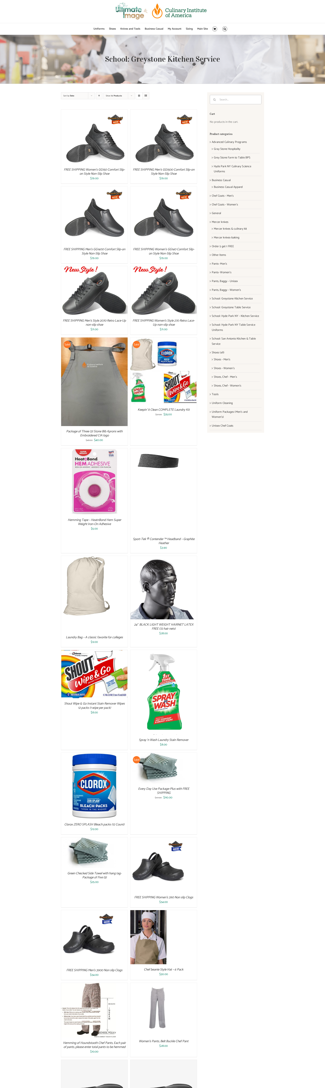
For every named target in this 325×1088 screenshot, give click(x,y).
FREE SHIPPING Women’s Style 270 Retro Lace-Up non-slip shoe (164, 322)
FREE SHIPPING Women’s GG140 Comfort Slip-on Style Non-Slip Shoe (163, 251)
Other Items (219, 255)
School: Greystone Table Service (231, 307)
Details (104, 137)
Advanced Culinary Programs (229, 142)
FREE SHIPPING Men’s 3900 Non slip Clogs (94, 970)
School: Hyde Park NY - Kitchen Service (235, 316)
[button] (224, 29)
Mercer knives (220, 222)
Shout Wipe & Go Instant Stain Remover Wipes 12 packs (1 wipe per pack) (94, 705)
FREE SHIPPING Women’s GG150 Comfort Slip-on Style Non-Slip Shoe (94, 171)
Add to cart (87, 137)
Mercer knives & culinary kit (230, 228)
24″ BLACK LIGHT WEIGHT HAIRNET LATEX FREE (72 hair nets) (163, 626)
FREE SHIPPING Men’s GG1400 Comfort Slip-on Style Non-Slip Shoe (94, 251)
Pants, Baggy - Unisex (225, 281)
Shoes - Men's (222, 359)
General (216, 213)
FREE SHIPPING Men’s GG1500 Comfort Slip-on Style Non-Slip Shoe (163, 171)
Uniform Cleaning (222, 403)
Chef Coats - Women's (225, 204)
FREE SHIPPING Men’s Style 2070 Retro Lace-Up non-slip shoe (94, 322)
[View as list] (146, 95)
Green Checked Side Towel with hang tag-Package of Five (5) (94, 875)
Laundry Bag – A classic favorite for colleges (94, 637)
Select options (87, 291)
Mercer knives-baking (226, 237)
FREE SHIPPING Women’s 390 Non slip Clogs (163, 897)
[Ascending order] (99, 95)
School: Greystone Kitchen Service (232, 298)
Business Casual (221, 180)
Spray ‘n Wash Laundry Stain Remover (163, 740)
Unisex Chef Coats (222, 425)
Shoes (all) (218, 352)
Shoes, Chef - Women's (227, 385)
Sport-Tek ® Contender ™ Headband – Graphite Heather (163, 541)
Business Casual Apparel (228, 187)
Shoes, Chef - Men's (225, 377)
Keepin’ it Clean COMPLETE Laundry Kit (164, 409)
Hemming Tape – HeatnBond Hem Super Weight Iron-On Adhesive (94, 522)
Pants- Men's (219, 263)
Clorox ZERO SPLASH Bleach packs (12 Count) (94, 824)
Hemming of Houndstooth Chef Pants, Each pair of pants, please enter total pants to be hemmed (94, 1045)
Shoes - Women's (224, 368)
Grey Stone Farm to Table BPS (232, 157)
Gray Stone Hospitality (227, 149)
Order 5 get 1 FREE (223, 246)
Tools (215, 394)
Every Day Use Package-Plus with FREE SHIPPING (163, 790)
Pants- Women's (221, 272)
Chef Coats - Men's (223, 195)
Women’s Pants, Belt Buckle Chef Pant (163, 1041)
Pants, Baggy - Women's (226, 290)
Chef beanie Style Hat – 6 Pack (163, 969)
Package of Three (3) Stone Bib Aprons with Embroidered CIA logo (94, 433)
